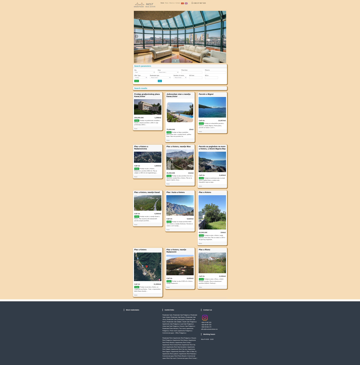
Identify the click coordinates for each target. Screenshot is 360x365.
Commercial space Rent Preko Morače (174, 356)
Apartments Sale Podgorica (170, 324)
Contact (178, 3)
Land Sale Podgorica (186, 324)
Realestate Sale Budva (178, 317)
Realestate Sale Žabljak (174, 321)
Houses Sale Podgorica (187, 326)
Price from (184, 70)
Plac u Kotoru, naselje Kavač (147, 192)
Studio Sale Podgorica (189, 321)
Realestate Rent (167, 338)
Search (136, 80)
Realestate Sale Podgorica (181, 315)
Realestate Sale (167, 315)
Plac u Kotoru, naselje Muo (178, 146)
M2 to (206, 75)
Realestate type (154, 75)
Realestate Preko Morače (170, 328)
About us (172, 3)
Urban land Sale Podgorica (170, 326)
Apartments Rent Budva (180, 340)
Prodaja (136, 120)
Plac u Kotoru (205, 192)
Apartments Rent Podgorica (181, 338)
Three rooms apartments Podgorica (181, 330)
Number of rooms (179, 75)
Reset (160, 80)
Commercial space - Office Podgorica (174, 333)
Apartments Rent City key (179, 349)
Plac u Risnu (204, 250)
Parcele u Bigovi (206, 94)
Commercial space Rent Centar (186, 358)
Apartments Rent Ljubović (170, 354)
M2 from (191, 75)
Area (159, 70)
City (135, 70)
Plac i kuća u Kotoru (175, 192)
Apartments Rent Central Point (171, 345)
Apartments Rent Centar (183, 342)
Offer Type (137, 75)
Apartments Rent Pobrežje (187, 354)
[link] (173, 60)
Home (162, 3)
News (166, 3)
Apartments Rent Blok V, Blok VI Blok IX (183, 351)
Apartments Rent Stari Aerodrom (177, 347)
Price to (207, 70)
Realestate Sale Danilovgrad (175, 319)
